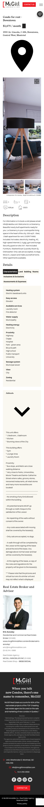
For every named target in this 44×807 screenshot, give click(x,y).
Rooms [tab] (35, 271)
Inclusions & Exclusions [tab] (14, 276)
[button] (22, 410)
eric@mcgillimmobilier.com (14, 647)
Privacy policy (22, 804)
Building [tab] (27, 271)
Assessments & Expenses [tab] (15, 281)
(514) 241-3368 (9, 650)
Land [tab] (21, 271)
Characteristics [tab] (10, 271)
